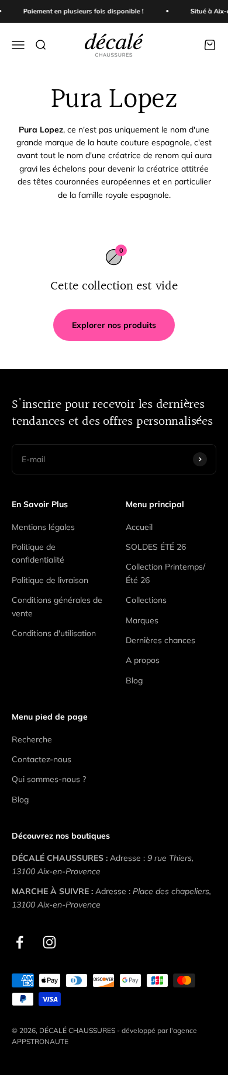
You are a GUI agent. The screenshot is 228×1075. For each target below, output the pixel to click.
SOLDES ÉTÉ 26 (156, 547)
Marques (142, 620)
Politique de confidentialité (38, 553)
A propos (143, 660)
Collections (146, 600)
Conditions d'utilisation (54, 633)
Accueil (139, 527)
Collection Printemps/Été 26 (165, 573)
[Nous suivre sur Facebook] (19, 942)
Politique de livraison (50, 580)
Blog (134, 680)
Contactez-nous (41, 759)
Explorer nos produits (114, 325)
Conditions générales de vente (57, 606)
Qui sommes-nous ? (49, 779)
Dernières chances (160, 640)
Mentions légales (43, 527)
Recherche (32, 739)
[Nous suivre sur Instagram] (49, 942)
